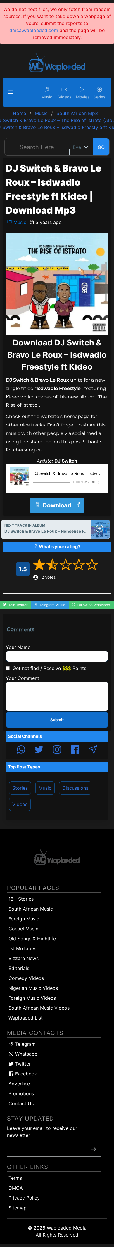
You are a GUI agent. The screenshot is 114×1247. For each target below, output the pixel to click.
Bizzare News (23, 958)
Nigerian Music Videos (33, 988)
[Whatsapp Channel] (21, 750)
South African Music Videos (39, 1008)
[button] (11, 92)
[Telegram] (93, 750)
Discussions (75, 788)
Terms (15, 1178)
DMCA (15, 1188)
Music (19, 222)
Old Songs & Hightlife (32, 938)
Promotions (21, 1093)
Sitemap (17, 1208)
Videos (19, 804)
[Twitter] (39, 750)
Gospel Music (23, 929)
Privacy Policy (24, 1198)
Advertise (19, 1084)
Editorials (18, 968)
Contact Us (21, 1103)
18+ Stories (21, 899)
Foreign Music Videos (32, 998)
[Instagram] (57, 750)
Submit (57, 719)
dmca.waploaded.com (33, 30)
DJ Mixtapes (22, 948)
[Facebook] (75, 750)
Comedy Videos (26, 978)
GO (101, 147)
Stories (20, 788)
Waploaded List (25, 1018)
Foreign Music (23, 919)
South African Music (30, 909)
